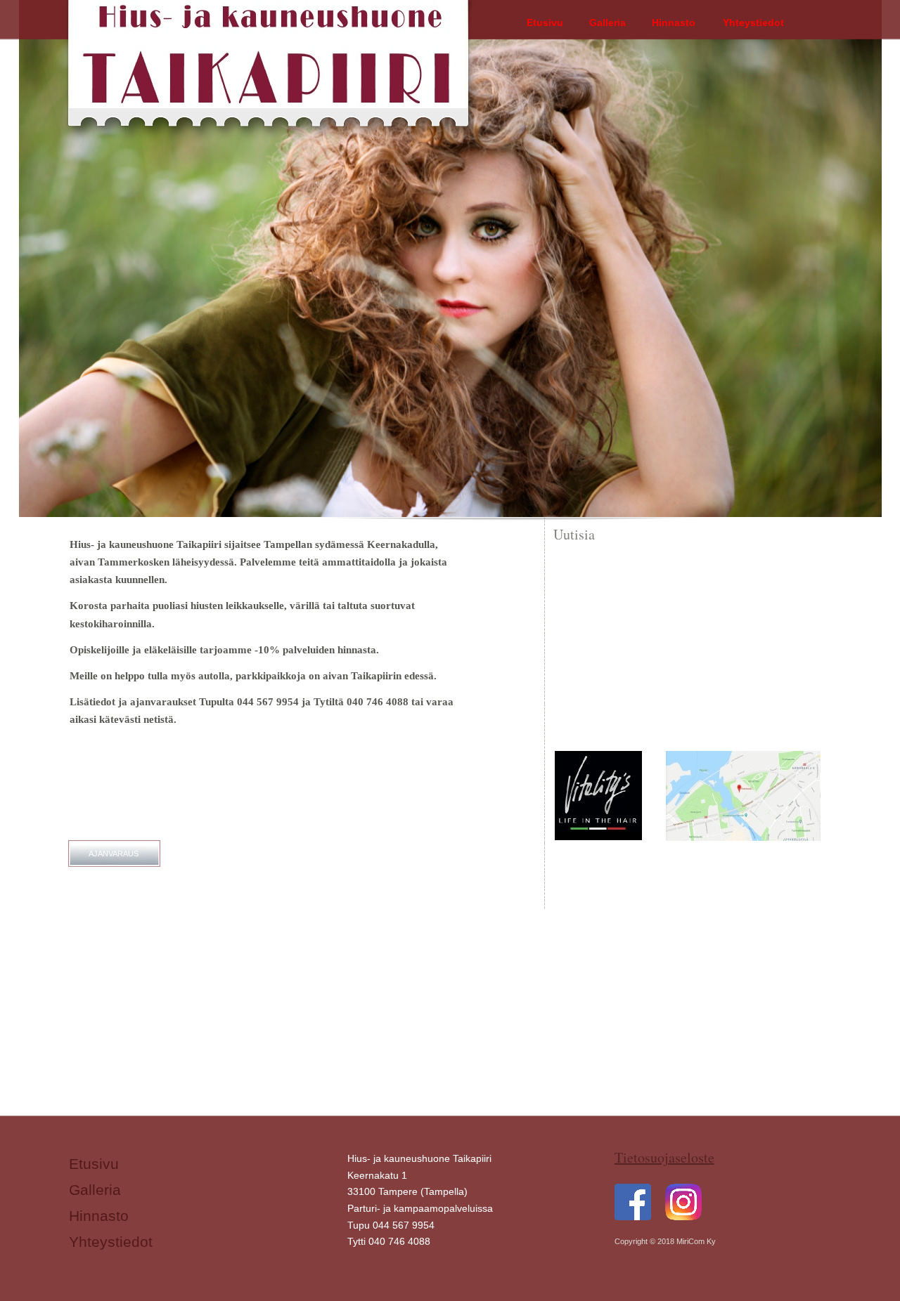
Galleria (95, 1190)
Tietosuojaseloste (664, 1157)
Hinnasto (99, 1216)
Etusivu (94, 1164)
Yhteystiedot (111, 1242)
